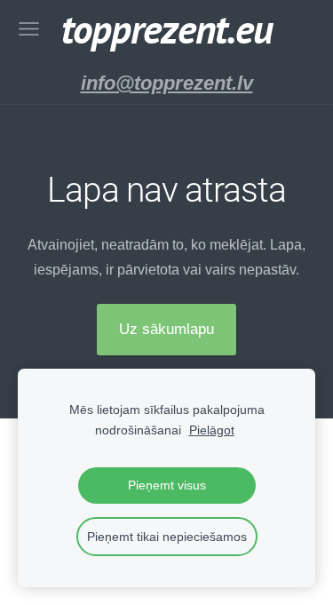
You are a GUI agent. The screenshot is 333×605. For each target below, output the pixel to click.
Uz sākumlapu (166, 329)
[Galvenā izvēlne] (28, 28)
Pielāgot (211, 430)
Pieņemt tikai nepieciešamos (167, 536)
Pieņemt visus (167, 485)
